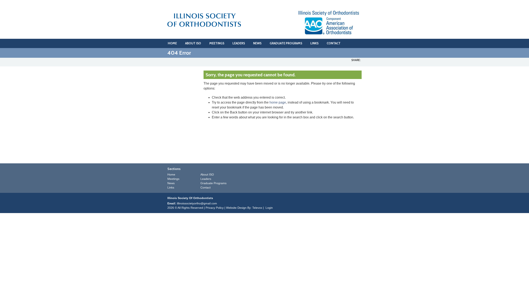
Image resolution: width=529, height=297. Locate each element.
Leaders (205, 178)
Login (269, 207)
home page (277, 102)
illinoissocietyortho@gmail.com (197, 203)
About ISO (207, 174)
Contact (205, 187)
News (171, 183)
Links (170, 187)
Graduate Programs (213, 183)
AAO (329, 22)
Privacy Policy (215, 207)
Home (171, 174)
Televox (257, 207)
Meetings (173, 178)
